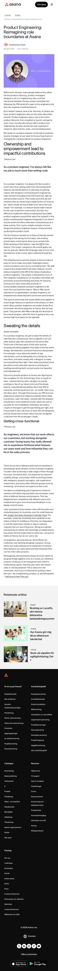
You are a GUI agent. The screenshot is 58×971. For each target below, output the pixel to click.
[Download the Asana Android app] (37, 963)
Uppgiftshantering (38, 745)
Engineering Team (17, 44)
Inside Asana (9, 878)
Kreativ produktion (38, 704)
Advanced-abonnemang (13, 723)
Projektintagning (37, 740)
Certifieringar (36, 786)
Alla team (8, 838)
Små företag (9, 771)
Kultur (6, 884)
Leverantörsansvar (11, 909)
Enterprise (8, 728)
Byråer (6, 832)
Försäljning (8, 796)
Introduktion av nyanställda (41, 714)
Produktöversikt (10, 694)
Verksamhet (9, 781)
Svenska (32, 936)
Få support (35, 776)
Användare (8, 868)
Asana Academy (37, 781)
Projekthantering (10, 744)
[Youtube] (39, 946)
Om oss (7, 858)
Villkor (23, 954)
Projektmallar (36, 810)
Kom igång (41, 4)
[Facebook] (34, 946)
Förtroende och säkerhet (14, 899)
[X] (19, 946)
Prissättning (9, 713)
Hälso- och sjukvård (12, 802)
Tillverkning (8, 822)
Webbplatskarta (37, 831)
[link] (7, 16)
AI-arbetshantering (11, 738)
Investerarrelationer (12, 894)
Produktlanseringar (38, 725)
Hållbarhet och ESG (11, 914)
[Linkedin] (24, 946)
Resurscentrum (37, 796)
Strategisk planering (39, 735)
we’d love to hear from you (16, 576)
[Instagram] (29, 946)
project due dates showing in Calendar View (27, 515)
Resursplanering (37, 730)
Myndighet (8, 812)
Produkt (7, 791)
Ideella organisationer (12, 827)
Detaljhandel (9, 807)
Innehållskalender (38, 699)
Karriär (7, 873)
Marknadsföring (10, 776)
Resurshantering (10, 749)
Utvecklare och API (38, 820)
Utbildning (8, 817)
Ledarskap (8, 863)
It (4, 786)
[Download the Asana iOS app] (19, 963)
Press (6, 889)
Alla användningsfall (39, 750)
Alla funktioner (10, 699)
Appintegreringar (10, 733)
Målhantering (36, 709)
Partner (34, 826)
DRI (41, 244)
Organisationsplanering (40, 720)
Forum (33, 791)
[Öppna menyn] (52, 4)
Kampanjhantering (38, 694)
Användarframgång (38, 815)
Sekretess (8, 904)
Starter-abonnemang (12, 718)
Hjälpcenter (35, 771)
